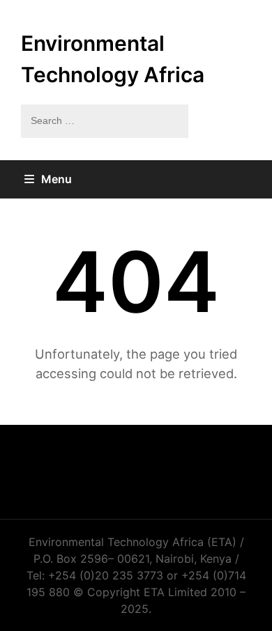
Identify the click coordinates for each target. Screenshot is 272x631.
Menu (56, 179)
